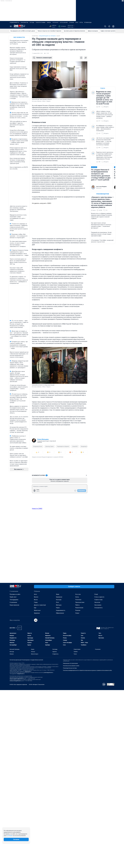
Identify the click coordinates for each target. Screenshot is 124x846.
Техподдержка (14, 599)
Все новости (19, 37)
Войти (38, 491)
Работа (77, 605)
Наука (58, 607)
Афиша (49, 22)
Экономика (97, 605)
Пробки (71, 22)
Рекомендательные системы (70, 668)
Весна (36, 599)
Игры (81, 22)
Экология (97, 602)
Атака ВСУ (75, 446)
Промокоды (88, 22)
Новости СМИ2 (37, 508)
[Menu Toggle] (11, 26)
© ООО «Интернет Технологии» (37, 684)
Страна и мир (98, 599)
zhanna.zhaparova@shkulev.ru (17, 678)
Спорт (96, 594)
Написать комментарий (44, 57)
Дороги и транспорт (40, 605)
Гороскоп (55, 22)
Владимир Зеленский (86, 446)
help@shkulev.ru (20, 673)
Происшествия (79, 602)
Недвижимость (14, 22)
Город (35, 602)
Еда (35, 607)
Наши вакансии (14, 605)
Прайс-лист (13, 597)
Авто (35, 594)
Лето (57, 602)
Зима (57, 594)
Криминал (59, 597)
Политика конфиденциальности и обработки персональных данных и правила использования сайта (87, 670)
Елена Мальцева (43, 439)
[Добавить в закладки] (81, 57)
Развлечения (79, 607)
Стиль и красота (99, 597)
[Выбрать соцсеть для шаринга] (85, 57)
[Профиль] (113, 26)
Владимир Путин (37, 446)
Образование (60, 613)
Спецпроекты (98, 607)
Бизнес (36, 597)
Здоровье (37, 613)
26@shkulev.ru (28, 671)
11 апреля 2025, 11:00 (37, 53)
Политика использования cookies (71, 665)
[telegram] (35, 620)
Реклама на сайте (15, 594)
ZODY (76, 22)
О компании (13, 602)
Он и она (78, 594)
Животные (37, 610)
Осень (77, 597)
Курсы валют (64, 22)
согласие (9, 835)
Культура (58, 599)
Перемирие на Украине (63, 446)
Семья (77, 613)
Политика (78, 599)
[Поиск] (105, 26)
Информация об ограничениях (70, 663)
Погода (32, 22)
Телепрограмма (40, 22)
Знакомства (24, 22)
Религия (77, 610)
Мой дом (58, 605)
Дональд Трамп (49, 446)
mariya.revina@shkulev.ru (15, 680)
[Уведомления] (109, 26)
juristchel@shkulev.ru (48, 672)
